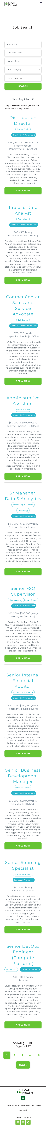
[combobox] (23, 52)
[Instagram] (23, 1122)
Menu (41, 3)
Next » (23, 1065)
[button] (23, 1098)
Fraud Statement (24, 1118)
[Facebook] (28, 1122)
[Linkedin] (17, 1122)
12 (39, 1055)
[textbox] (22, 52)
